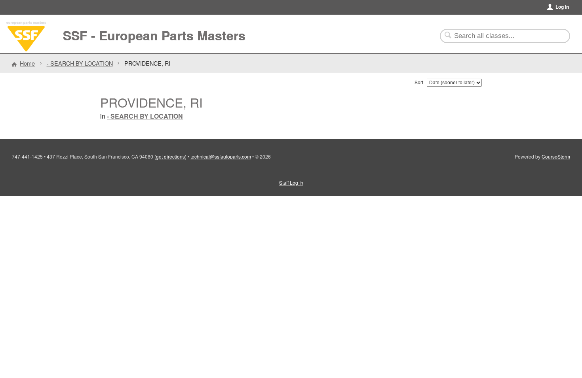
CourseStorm (556, 156)
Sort (419, 82)
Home (27, 63)
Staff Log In (291, 182)
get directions (170, 156)
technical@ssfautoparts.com (220, 156)
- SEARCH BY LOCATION (80, 63)
